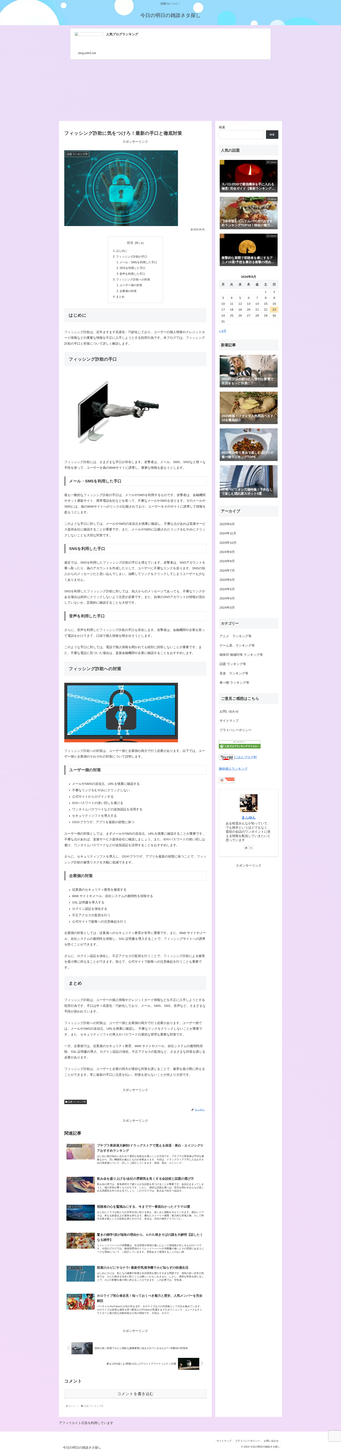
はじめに (121, 250)
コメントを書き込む (135, 1394)
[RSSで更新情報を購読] (251, 847)
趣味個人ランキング (233, 768)
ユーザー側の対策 (131, 285)
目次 (130, 242)
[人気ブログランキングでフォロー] (240, 744)
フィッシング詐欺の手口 (131, 256)
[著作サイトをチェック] (246, 847)
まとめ (120, 296)
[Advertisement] (170, 90)
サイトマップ (229, 720)
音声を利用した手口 (132, 273)
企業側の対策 (128, 291)
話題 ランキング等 (77, 1102)
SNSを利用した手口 (132, 267)
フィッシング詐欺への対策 (133, 279)
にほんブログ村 (245, 757)
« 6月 (222, 331)
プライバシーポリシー (235, 730)
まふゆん (249, 817)
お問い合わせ (229, 711)
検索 (222, 127)
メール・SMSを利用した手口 (138, 262)
